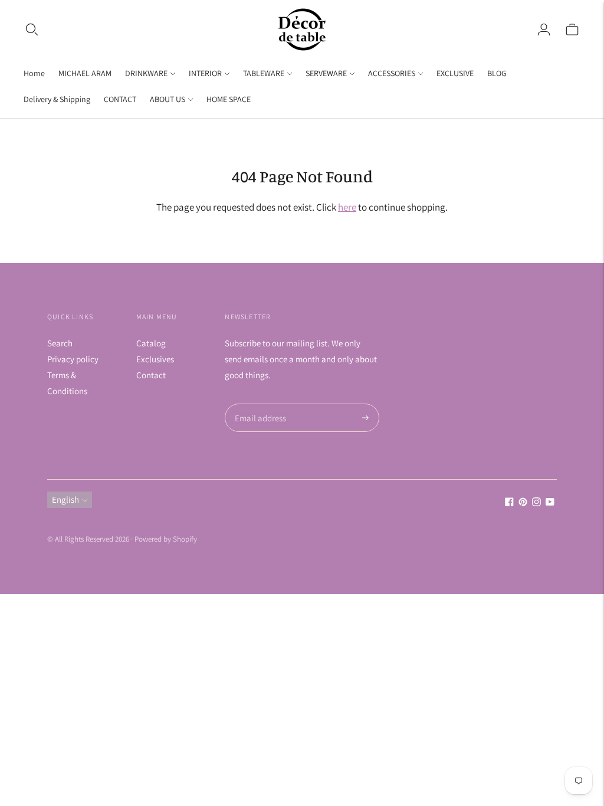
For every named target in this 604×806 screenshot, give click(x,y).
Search (60, 343)
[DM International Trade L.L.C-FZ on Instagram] (536, 503)
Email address (259, 404)
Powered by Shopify (165, 539)
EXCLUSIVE (455, 73)
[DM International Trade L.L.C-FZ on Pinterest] (522, 503)
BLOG (497, 73)
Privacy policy (73, 359)
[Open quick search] (32, 29)
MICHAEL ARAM (84, 73)
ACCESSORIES (391, 73)
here (347, 207)
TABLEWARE (263, 73)
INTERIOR (205, 73)
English (65, 499)
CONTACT (120, 99)
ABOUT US (167, 99)
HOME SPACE (228, 99)
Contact (151, 375)
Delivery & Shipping (57, 99)
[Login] (544, 29)
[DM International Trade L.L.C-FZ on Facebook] (509, 503)
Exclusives (155, 359)
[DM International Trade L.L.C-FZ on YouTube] (550, 503)
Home (34, 73)
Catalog (151, 343)
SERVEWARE (326, 73)
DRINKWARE (146, 73)
